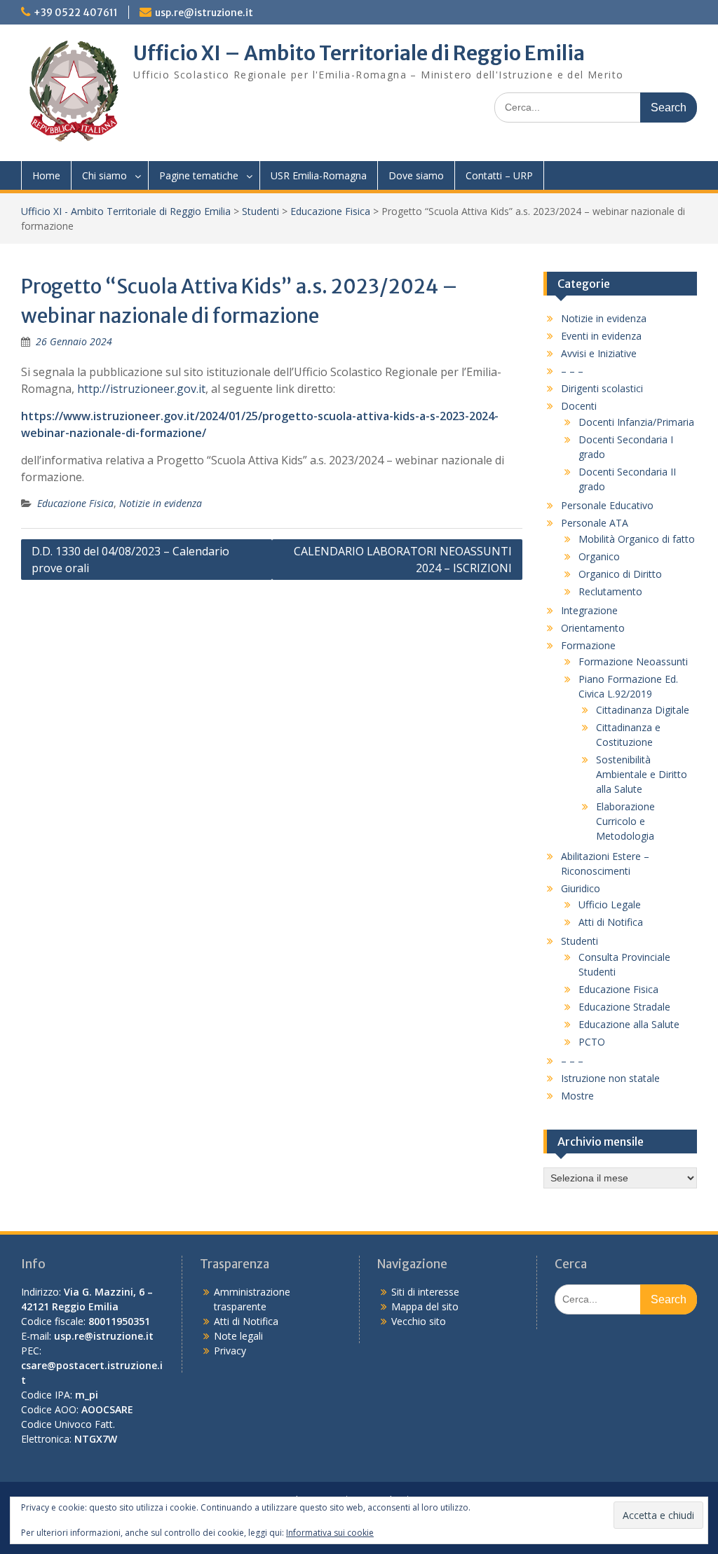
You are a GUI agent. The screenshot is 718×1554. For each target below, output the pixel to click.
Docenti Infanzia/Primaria (636, 422)
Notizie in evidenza (160, 503)
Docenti (579, 405)
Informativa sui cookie (330, 1533)
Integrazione (589, 610)
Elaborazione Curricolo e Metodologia (625, 821)
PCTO (591, 1041)
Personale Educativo (607, 505)
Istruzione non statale (610, 1078)
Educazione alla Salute (628, 1024)
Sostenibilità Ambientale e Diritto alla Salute (641, 774)
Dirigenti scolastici (602, 388)
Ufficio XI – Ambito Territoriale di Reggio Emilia (359, 53)
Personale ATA (594, 522)
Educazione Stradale (624, 1006)
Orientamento (593, 627)
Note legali (238, 1336)
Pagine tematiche (198, 175)
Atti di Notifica (610, 922)
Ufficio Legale (609, 904)
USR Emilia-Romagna (319, 175)
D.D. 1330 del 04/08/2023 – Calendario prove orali (130, 559)
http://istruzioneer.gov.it (141, 388)
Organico (599, 556)
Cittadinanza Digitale (642, 709)
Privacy (230, 1350)
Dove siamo (416, 175)
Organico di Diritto (620, 574)
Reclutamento (610, 591)
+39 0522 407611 (76, 12)
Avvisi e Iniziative (599, 353)
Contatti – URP (499, 175)
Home (46, 175)
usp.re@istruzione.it (204, 12)
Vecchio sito (418, 1321)
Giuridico (580, 888)
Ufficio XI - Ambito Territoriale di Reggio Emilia (126, 211)
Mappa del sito (425, 1306)
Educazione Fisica (330, 211)
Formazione (588, 645)
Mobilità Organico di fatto (636, 539)
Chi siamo (104, 175)
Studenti (260, 211)
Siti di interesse (425, 1291)
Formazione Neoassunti (633, 661)
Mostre (577, 1095)
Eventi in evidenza (601, 335)
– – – (572, 370)
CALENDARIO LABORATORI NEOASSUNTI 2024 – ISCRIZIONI (403, 559)
